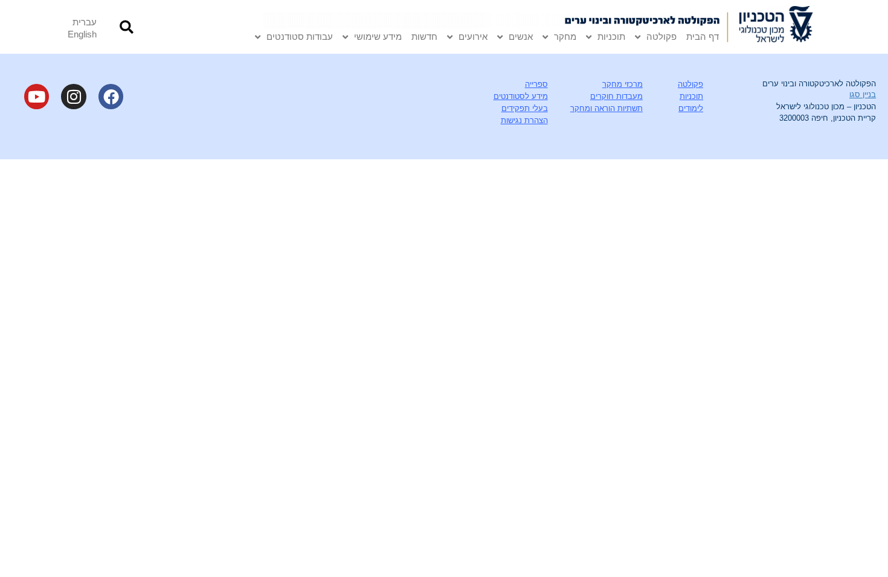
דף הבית (702, 36)
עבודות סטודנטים (299, 36)
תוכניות (611, 36)
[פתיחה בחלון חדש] (778, 27)
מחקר (565, 36)
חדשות (424, 36)
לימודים (690, 108)
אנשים (521, 36)
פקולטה (661, 36)
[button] (126, 26)
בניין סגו (862, 94)
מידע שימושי (378, 36)
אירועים (472, 36)
